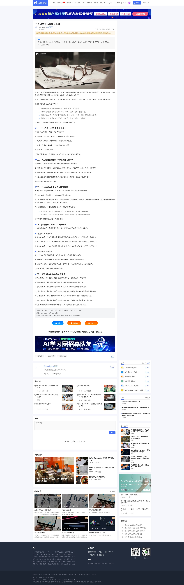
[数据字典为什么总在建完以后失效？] (125, 445)
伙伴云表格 (65, 574)
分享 (112, 356)
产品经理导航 (46, 574)
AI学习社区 (88, 574)
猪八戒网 (58, 574)
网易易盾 (71, 574)
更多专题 (112, 491)
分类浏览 (68, 3)
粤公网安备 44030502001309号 (69, 579)
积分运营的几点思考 (44, 404)
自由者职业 (63, 356)
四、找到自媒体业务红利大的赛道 (132, 534)
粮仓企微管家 (51, 577)
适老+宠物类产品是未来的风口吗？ (131, 495)
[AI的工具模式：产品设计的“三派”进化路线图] (125, 439)
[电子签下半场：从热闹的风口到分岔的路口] (109, 406)
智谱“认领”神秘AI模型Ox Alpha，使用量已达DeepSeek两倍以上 (136, 414)
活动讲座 (77, 3)
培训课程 (60, 3)
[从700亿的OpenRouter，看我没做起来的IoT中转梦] (125, 452)
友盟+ (78, 574)
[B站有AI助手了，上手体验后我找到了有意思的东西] (109, 397)
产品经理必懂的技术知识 (97, 532)
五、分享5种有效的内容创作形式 (132, 537)
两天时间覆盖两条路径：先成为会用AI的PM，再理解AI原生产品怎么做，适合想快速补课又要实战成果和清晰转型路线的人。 (73, 33)
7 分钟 (113, 29)
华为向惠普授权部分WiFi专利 (131, 401)
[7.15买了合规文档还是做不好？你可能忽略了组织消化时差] (125, 459)
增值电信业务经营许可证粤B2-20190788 (68, 582)
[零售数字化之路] (109, 388)
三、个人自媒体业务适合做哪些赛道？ (133, 531)
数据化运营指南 (39, 532)
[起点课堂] (92, 552)
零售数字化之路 (84, 385)
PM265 (40, 574)
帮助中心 (111, 563)
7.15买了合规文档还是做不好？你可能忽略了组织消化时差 (140, 458)
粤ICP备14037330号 (55, 579)
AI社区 (96, 3)
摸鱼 (101, 3)
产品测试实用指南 (95, 510)
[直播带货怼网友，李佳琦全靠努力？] (67, 388)
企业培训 (89, 3)
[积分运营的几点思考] (67, 406)
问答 (83, 3)
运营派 (45, 577)
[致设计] (92, 555)
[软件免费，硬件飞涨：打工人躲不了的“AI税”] (125, 467)
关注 (51, 27)
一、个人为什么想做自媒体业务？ (132, 525)
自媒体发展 (51, 356)
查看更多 (147, 398)
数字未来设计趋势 (68, 532)
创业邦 (83, 574)
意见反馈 (104, 563)
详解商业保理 (66, 510)
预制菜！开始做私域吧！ (97, 477)
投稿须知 (97, 563)
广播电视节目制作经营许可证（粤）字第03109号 (45, 582)
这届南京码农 (42, 27)
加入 (148, 367)
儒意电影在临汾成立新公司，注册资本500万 (135, 407)
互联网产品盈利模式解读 (42, 510)
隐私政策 (91, 563)
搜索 (118, 3)
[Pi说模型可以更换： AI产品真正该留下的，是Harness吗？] (125, 432)
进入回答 (146, 489)
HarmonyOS (108, 3)
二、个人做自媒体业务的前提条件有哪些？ (135, 528)
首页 (54, 3)
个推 (75, 574)
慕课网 (94, 574)
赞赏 (59, 323)
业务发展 (40, 356)
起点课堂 (53, 574)
